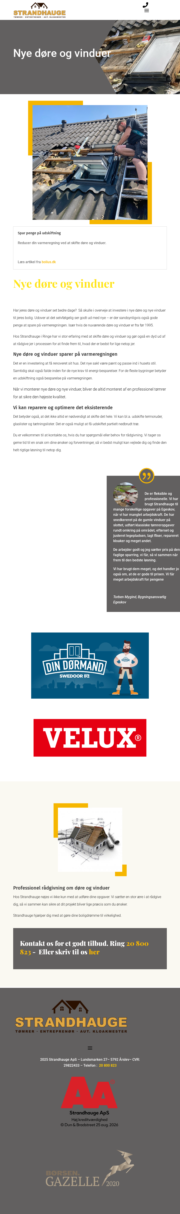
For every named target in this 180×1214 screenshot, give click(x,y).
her (69, 951)
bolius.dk (49, 262)
